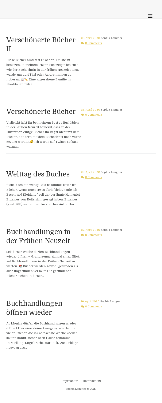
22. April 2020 (90, 229)
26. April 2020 (90, 109)
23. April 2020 (90, 172)
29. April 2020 (90, 38)
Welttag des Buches (38, 174)
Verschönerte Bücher (41, 112)
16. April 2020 (90, 301)
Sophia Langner (111, 38)
